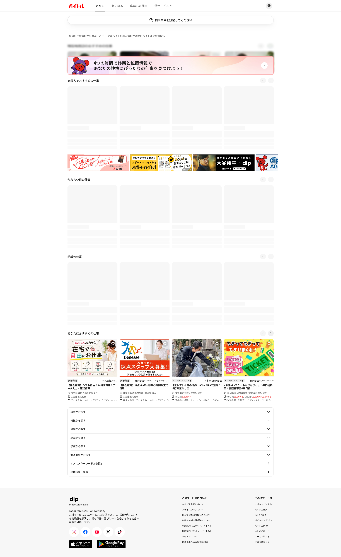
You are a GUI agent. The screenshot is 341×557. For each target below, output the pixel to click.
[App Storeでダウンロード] (80, 544)
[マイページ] (269, 6)
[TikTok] (120, 532)
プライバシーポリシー (193, 509)
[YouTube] (97, 532)
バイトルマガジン (263, 520)
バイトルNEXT (262, 509)
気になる (117, 6)
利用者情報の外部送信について (197, 520)
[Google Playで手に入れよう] (111, 544)
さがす (100, 6)
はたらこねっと (262, 530)
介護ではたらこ (262, 541)
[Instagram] (74, 532)
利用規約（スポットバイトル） (197, 525)
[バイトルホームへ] (76, 6)
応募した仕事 (138, 6)
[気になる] (113, 91)
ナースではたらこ (263, 536)
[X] (108, 532)
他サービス (161, 6)
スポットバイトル (263, 504)
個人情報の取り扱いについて (196, 514)
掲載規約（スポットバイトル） (197, 530)
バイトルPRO (261, 525)
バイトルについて (190, 536)
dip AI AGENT (261, 514)
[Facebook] (85, 532)
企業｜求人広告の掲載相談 (195, 541)
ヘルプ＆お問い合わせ (193, 504)
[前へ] (263, 80)
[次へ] (271, 80)
